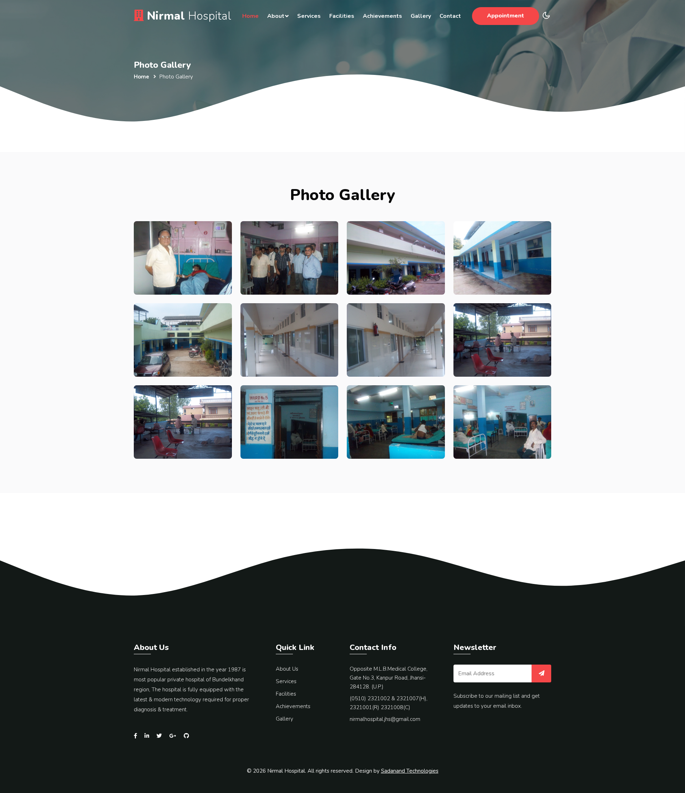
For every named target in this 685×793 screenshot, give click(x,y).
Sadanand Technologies (409, 770)
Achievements (382, 16)
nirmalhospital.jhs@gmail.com (385, 719)
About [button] (275, 16)
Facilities (341, 16)
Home (250, 16)
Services (309, 16)
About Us (287, 668)
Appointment (505, 16)
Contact (450, 16)
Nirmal (187, 16)
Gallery (421, 16)
